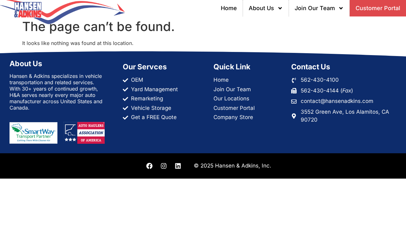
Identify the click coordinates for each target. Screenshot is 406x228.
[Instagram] (163, 166)
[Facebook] (149, 166)
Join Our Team (315, 8)
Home (229, 8)
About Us (261, 8)
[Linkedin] (178, 166)
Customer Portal (378, 8)
